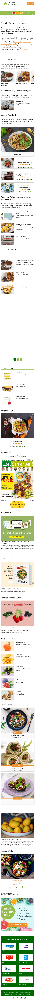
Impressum (13, 991)
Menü (2, 14)
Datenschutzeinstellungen (10, 993)
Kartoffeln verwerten (22, 83)
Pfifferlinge (19, 654)
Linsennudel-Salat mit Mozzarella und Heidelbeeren (17, 882)
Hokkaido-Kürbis (20, 642)
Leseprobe (4, 500)
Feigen (17, 679)
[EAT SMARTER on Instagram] (17, 998)
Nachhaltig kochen (21, 101)
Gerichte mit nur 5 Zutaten (17, 801)
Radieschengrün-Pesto (25, 187)
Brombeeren (19, 666)
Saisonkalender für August (8, 627)
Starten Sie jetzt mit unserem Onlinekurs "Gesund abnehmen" (15, 542)
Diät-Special (19, 372)
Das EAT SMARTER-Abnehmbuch (10, 588)
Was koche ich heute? (18, 768)
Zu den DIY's (24, 50)
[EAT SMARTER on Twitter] (21, 998)
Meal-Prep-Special (21, 384)
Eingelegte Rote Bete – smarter (25, 175)
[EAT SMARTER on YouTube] (25, 998)
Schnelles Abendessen (17, 735)
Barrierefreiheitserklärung (13, 994)
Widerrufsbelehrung (26, 993)
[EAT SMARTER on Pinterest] (13, 998)
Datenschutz (21, 991)
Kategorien (26, 994)
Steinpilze (18, 691)
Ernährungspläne (20, 396)
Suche (29, 14)
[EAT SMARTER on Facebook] (10, 998)
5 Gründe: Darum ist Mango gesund (11, 839)
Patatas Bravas (17, 441)
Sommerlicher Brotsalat (25, 162)
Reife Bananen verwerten (23, 285)
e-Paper (32, 500)
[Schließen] (1, 3)
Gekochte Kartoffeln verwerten (24, 273)
